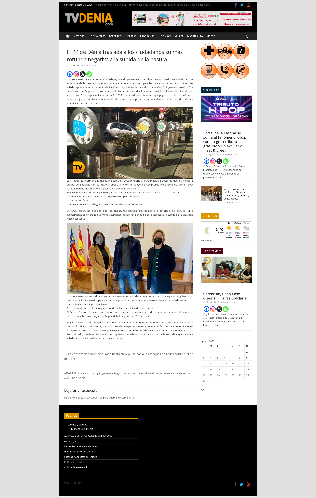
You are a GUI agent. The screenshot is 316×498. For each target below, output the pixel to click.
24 (204, 375)
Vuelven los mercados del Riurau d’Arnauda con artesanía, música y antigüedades (236, 193)
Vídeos (211, 36)
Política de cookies (74, 462)
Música (179, 36)
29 (240, 375)
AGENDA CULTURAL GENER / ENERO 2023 (88, 435)
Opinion (166, 36)
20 (225, 369)
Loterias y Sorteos (77, 424)
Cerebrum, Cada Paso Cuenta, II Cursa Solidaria (225, 295)
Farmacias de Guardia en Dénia (81, 446)
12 (218, 363)
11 (211, 363)
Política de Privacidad (75, 467)
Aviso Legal (70, 441)
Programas (147, 36)
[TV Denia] (68, 36)
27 (225, 375)
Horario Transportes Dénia (78, 451)
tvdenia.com (95, 65)
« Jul (203, 389)
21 (233, 369)
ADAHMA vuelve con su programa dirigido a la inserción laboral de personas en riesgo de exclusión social (127, 375)
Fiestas (131, 36)
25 (211, 375)
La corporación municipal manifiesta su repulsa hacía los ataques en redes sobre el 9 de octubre (128, 356)
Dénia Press (98, 36)
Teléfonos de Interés (82, 428)
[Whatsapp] (89, 74)
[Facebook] (70, 74)
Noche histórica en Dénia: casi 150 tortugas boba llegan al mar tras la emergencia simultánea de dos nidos (153, 4)
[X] (83, 74)
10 (204, 363)
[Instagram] (76, 74)
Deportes (115, 36)
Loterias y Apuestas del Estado (80, 456)
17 (204, 369)
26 (218, 375)
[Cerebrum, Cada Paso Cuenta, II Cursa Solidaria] (226, 258)
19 (218, 369)
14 (233, 363)
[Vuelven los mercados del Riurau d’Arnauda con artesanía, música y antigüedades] (211, 187)
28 (233, 375)
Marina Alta (195, 36)
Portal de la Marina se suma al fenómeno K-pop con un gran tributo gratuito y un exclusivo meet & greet (224, 141)
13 (225, 363)
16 (247, 363)
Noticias (79, 36)
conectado (97, 397)
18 (211, 369)
